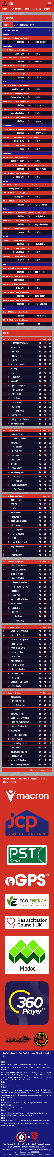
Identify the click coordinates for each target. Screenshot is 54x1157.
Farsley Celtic (19, 141)
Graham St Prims (17, 652)
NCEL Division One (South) (18, 38)
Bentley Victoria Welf (16, 188)
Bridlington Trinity (17, 411)
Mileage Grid (32, 1103)
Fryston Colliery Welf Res (20, 764)
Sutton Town (15, 398)
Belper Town (15, 351)
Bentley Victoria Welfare (20, 419)
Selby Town (15, 612)
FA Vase (43, 1075)
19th (5, 220)
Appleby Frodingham (18, 385)
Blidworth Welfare (17, 665)
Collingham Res (16, 756)
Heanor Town (15, 377)
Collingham (15, 591)
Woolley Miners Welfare (19, 631)
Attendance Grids (43, 1080)
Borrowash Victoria (17, 635)
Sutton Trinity (16, 686)
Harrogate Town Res (18, 705)
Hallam (21, 149)
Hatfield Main (16, 476)
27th (5, 145)
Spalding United (16, 355)
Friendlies (22, 1080)
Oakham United (16, 643)
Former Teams (42, 1103)
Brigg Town (38, 105)
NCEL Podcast (35, 1067)
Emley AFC (14, 381)
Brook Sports (15, 607)
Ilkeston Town (16, 402)
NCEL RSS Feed (39, 1123)
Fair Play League (16, 1090)
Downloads (5, 1115)
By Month (26, 1072)
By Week (19, 1072)
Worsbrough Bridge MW (19, 639)
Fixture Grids (31, 1080)
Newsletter (21, 1115)
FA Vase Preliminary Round (18, 93)
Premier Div (35, 1072)
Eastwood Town (16, 347)
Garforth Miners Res (18, 701)
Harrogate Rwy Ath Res (19, 743)
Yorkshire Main (40, 169)
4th (4, 50)
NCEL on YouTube (27, 1123)
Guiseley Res (15, 709)
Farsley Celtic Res (17, 713)
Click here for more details (40, 770)
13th (5, 129)
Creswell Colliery (17, 673)
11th (5, 58)
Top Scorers (5, 1090)
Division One (36, 1065)
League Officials (6, 1113)
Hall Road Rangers (17, 489)
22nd (5, 201)
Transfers (26, 1067)
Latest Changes (6, 1108)
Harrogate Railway (17, 620)
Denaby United (40, 216)
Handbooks (43, 1113)
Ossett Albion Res (17, 739)
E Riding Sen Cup (46, 1092)
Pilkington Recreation (19, 582)
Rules (36, 1113)
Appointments (17, 1108)
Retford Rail (15, 677)
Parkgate (38, 121)
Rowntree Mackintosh (19, 565)
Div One (7, 1075)
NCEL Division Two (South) (13, 627)
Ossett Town (15, 455)
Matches (37, 9)
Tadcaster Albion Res (18, 760)
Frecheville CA (19, 53)
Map (24, 1103)
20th (5, 137)
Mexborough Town (17, 423)
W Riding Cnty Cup (11, 1080)
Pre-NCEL (29, 1115)
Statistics (24, 24)
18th (5, 66)
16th (5, 101)
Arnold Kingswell (18, 89)
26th (5, 228)
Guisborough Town (17, 389)
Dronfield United (18, 69)
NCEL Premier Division (12, 339)
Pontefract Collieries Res (20, 722)
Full (2, 1085)
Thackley (14, 368)
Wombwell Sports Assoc (19, 682)
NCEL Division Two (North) (13, 561)
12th (5, 212)
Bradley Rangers (16, 468)
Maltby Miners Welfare (19, 521)
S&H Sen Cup (43, 1095)
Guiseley (14, 360)
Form (17, 1085)
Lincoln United (18, 252)
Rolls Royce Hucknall (18, 669)
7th (4, 320)
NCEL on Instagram (21, 1121)
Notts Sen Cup (39, 1077)
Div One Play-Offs (17, 1075)
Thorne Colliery (16, 603)
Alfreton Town (16, 394)
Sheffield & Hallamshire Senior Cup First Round (27, 129)
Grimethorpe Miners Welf (20, 586)
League (16, 1065)
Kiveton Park (15, 656)
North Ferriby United (18, 438)
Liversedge (14, 463)
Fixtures (9, 1065)
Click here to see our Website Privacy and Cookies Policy (27, 1154)
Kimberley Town (40, 42)
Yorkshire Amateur (17, 578)
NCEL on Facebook (35, 1121)
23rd (5, 109)
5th (4, 240)
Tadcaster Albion (17, 573)
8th (4, 185)
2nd (4, 85)
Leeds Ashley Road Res (19, 751)
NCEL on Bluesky (13, 1123)
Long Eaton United (17, 113)
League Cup (29, 1075)
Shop (3, 1121)
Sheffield (20, 42)
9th (4, 93)
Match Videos (45, 1067)
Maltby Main (39, 61)
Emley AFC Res (16, 696)
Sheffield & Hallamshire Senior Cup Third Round (26, 185)
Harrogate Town (16, 447)
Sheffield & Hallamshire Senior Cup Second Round (28, 165)
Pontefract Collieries (18, 569)
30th (5, 117)
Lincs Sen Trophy (14, 1077)
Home (4, 9)
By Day (12, 1072)
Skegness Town (16, 415)
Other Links (10, 1126)
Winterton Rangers (17, 364)
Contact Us (29, 1113)
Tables (47, 9)
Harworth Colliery (17, 161)
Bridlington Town (17, 480)
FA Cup (36, 1075)
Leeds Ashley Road (17, 472)
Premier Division (25, 1065)
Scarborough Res (17, 434)
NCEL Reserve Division (12, 693)
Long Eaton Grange (17, 660)
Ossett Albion (15, 459)
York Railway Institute (19, 485)
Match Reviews (16, 1067)
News (26, 9)
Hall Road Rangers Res (19, 734)
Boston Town (15, 406)
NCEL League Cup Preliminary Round (23, 137)
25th (5, 74)
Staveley (38, 77)
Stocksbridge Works (18, 648)
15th (5, 193)
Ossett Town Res (16, 747)
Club (16, 24)
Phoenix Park (15, 595)
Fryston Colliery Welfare (19, 599)
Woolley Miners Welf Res (20, 717)
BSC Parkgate (15, 525)
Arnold (13, 372)
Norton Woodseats (17, 533)
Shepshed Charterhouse (19, 343)
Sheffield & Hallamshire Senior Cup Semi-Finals (27, 212)
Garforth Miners (16, 451)
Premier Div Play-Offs (39, 1090)
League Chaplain (18, 1113)
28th (5, 38)
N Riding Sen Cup (27, 1077)
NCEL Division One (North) (13, 430)
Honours (13, 1115)
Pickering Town (16, 616)
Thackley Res (15, 730)
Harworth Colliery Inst (19, 542)
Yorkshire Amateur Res (19, 726)
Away (12, 1085)
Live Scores (16, 9)
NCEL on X (9, 1121)
